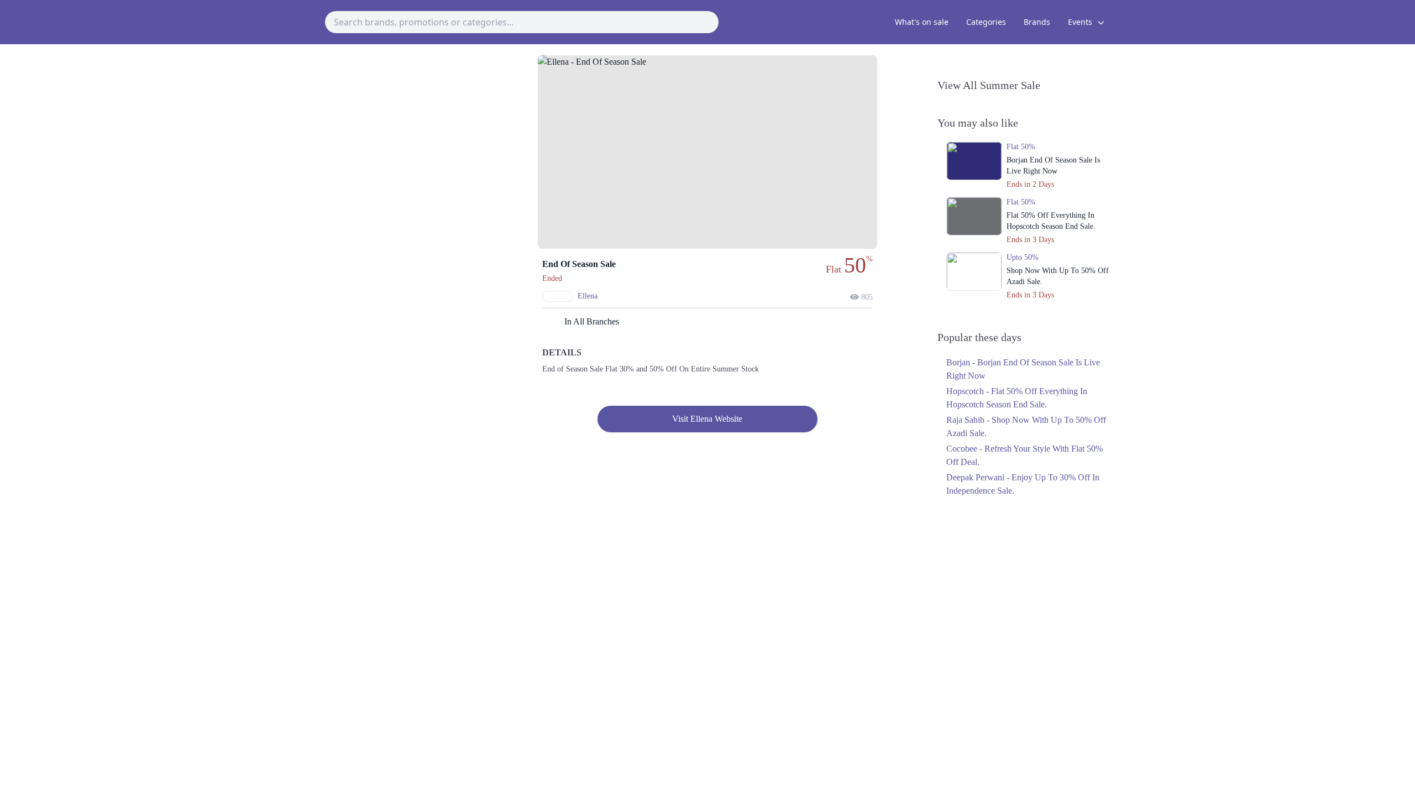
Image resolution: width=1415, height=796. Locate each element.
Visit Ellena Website (707, 418)
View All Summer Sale (988, 85)
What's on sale (921, 22)
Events (1081, 22)
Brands (1037, 22)
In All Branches (591, 321)
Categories (986, 22)
